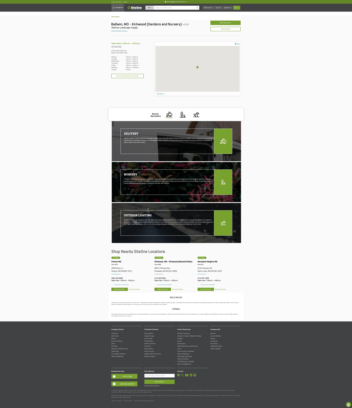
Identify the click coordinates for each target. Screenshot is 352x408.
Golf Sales (114, 346)
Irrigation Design (149, 336)
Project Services (149, 351)
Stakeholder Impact (216, 346)
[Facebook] (179, 376)
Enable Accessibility (116, 2)
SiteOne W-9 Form (150, 343)
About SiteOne (148, 333)
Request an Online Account (119, 348)
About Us (213, 333)
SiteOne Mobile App (117, 356)
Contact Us (114, 333)
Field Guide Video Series (184, 356)
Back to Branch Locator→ (119, 31)
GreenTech (147, 346)
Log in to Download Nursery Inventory (127, 76)
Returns (113, 338)
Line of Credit (148, 338)
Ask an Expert (225, 29)
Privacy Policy (128, 400)
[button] (125, 2)
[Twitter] (183, 376)
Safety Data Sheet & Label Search (187, 346)
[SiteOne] (134, 9)
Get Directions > (116, 274)
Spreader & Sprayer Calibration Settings (189, 336)
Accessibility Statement (118, 354)
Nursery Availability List (184, 364)
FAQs (113, 343)
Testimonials (115, 351)
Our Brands (213, 341)
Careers (212, 338)
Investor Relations (215, 336)
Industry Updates (215, 348)
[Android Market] (126, 384)
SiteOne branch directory (151, 386)
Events (179, 341)
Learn (179, 348)
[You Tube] (187, 376)
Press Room (214, 343)
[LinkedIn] (191, 376)
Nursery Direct (148, 348)
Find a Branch (149, 371)
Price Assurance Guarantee (185, 351)
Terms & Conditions (116, 400)
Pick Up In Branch (116, 341)
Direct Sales (115, 336)
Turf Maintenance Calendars (185, 361)
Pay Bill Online (148, 341)
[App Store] (126, 376)
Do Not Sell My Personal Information (144, 400)
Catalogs (180, 338)
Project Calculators (183, 359)
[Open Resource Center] (348, 404)
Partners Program (149, 356)
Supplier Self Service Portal (152, 354)
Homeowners (181, 343)
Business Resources (183, 333)
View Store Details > (134, 289)
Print (238, 44)
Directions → (161, 93)
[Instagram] (195, 376)
